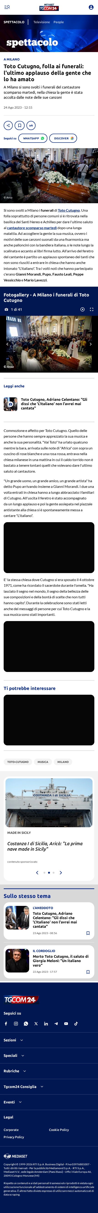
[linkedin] (46, 1023)
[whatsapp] (26, 1023)
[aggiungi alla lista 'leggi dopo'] (20, 125)
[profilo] (91, 7)
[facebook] (6, 1023)
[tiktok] (76, 1023)
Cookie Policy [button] (59, 1130)
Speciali (10, 1055)
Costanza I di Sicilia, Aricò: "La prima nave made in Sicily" (45, 846)
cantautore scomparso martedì (32, 228)
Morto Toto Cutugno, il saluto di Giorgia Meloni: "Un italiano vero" (61, 960)
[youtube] (66, 1023)
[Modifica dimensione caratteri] (31, 125)
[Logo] (49, 7)
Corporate (11, 1130)
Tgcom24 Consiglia (20, 1087)
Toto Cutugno (69, 210)
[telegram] (56, 1023)
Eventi (9, 1102)
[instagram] (16, 1023)
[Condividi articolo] (8, 125)
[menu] (7, 7)
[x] (36, 1023)
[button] (49, 7)
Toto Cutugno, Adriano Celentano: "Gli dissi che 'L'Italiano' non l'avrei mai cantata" (55, 920)
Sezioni (10, 1040)
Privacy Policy (14, 1137)
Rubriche (11, 1071)
